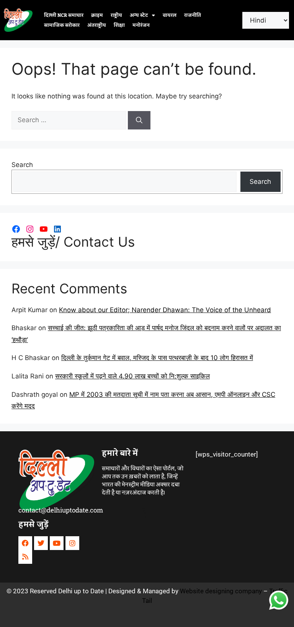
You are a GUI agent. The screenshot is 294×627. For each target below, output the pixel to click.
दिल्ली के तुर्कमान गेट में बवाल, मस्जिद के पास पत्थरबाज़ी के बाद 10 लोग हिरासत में (157, 358)
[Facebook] (16, 229)
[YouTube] (43, 229)
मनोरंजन (141, 25)
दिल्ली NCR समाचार (63, 15)
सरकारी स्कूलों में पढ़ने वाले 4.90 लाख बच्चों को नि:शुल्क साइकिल (132, 376)
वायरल (169, 15)
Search (22, 165)
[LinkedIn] (57, 229)
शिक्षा (119, 25)
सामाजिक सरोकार (62, 25)
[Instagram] (29, 229)
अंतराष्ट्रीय (96, 25)
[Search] (139, 120)
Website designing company (221, 591)
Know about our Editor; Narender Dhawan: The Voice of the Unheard (165, 310)
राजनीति (192, 15)
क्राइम (97, 15)
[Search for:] (69, 120)
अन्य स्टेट (139, 15)
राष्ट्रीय (116, 15)
